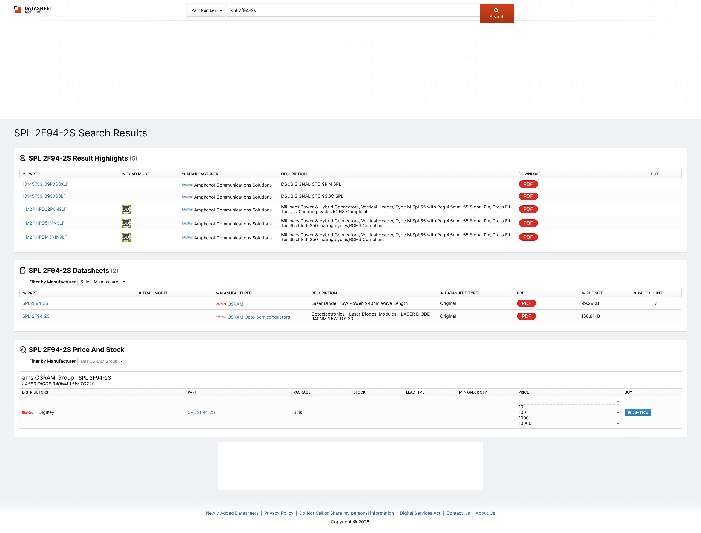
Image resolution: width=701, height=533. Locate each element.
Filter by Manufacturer (52, 282)
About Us (485, 513)
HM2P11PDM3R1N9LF (44, 237)
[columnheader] (69, 174)
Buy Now (639, 412)
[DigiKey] (29, 412)
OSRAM (234, 304)
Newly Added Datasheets (232, 513)
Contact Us (458, 513)
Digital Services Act (420, 513)
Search (497, 16)
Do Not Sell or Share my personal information (346, 513)
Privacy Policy (279, 513)
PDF (528, 184)
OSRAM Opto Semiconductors (258, 317)
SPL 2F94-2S (201, 412)
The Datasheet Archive (33, 9)
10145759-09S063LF (44, 196)
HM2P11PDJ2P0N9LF (44, 209)
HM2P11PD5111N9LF (43, 223)
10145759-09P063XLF (45, 184)
